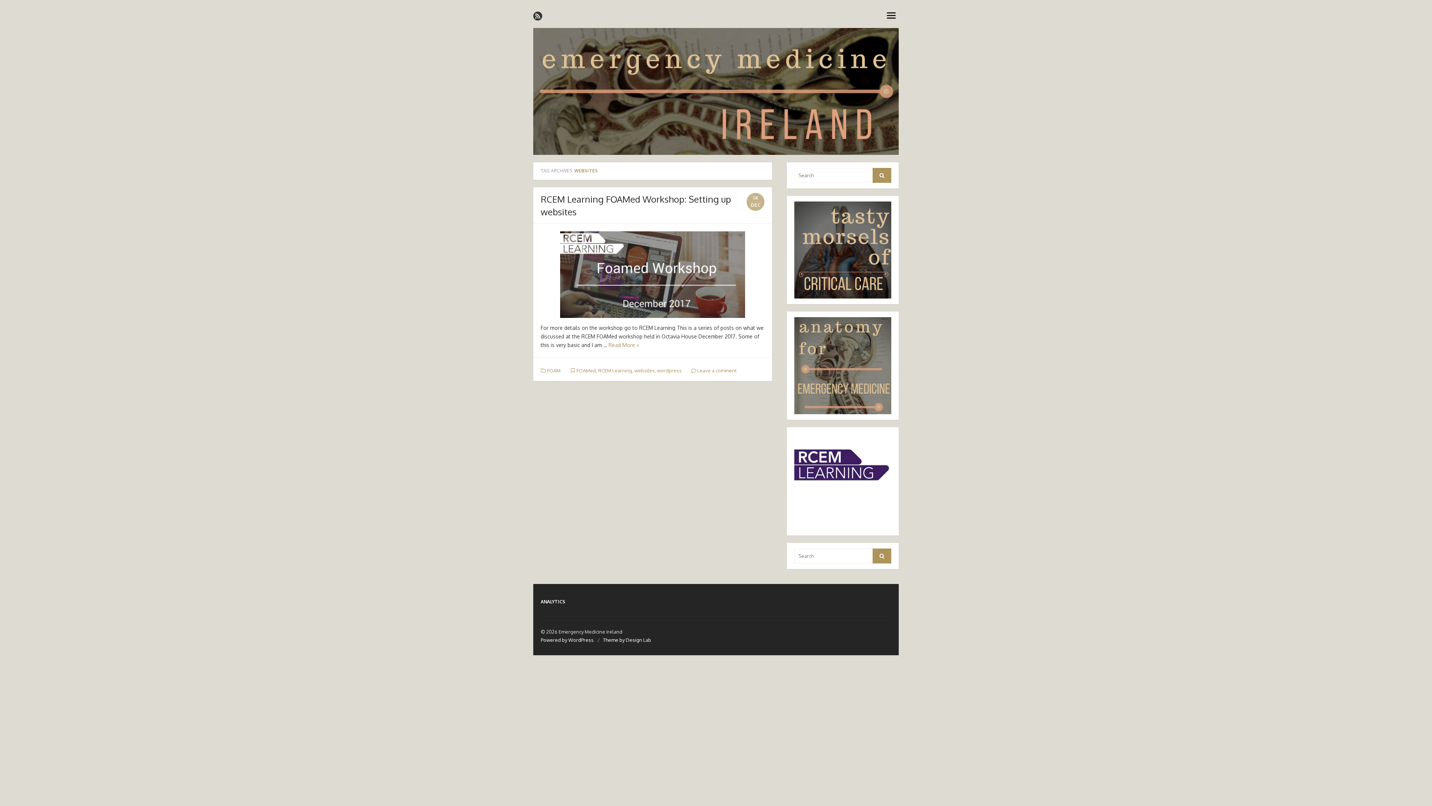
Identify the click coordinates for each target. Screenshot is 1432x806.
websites (644, 371)
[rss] (537, 16)
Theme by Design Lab (627, 640)
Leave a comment (716, 371)
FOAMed (586, 371)
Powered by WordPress (567, 640)
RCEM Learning (615, 371)
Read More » (624, 345)
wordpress (669, 371)
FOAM (553, 371)
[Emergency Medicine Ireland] (716, 91)
